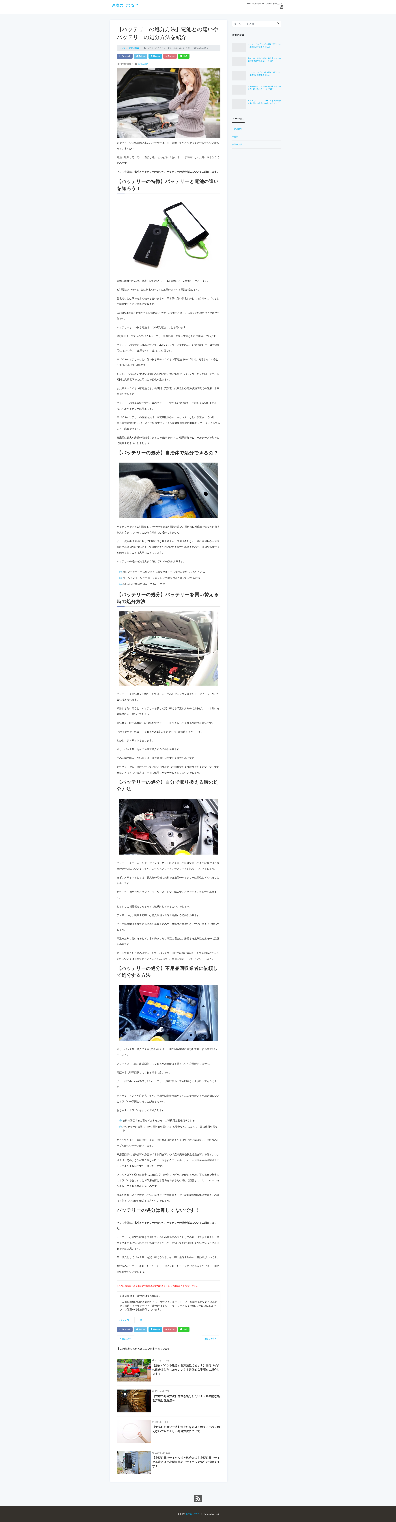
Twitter (141, 56)
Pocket (171, 56)
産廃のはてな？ (125, 5)
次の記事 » (210, 1338)
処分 (142, 1320)
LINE (185, 56)
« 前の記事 (125, 1338)
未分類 (235, 136)
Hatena (156, 56)
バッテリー (125, 1320)
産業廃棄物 (237, 144)
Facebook (125, 56)
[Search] (278, 24)
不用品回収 (143, 64)
